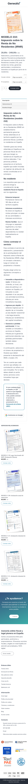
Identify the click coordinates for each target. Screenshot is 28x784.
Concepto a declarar (5, 77)
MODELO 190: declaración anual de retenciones (12, 496)
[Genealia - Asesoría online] (14, 3)
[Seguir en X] (8, 659)
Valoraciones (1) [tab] (7, 104)
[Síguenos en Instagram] (6, 659)
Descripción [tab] (5, 100)
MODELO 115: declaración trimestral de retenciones (13, 537)
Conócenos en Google (15, 415)
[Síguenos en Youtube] (11, 659)
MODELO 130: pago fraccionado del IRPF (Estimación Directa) (12, 456)
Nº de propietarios (5, 81)
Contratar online (14, 88)
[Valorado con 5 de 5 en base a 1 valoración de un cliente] (14, 50)
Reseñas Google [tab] (7, 107)
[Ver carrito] (26, 3)
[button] (2, 3)
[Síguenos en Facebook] (3, 659)
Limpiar (25, 74)
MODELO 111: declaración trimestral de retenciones (13, 577)
